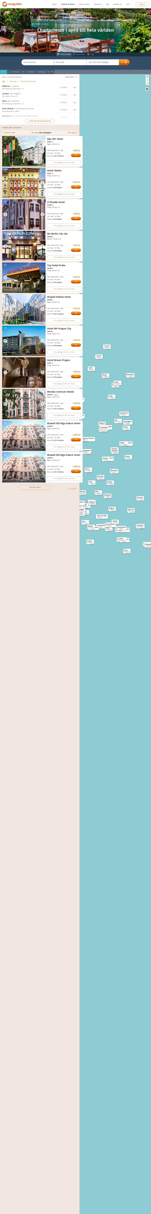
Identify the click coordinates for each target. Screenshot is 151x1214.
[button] (37, 62)
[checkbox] (9, 72)
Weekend (97, 4)
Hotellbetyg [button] (41, 72)
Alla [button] (3, 81)
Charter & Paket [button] (68, 4)
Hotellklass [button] (31, 72)
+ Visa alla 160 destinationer (39, 121)
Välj (76, 155)
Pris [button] (23, 72)
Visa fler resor (35, 487)
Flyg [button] (107, 4)
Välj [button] (74, 87)
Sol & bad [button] (12, 81)
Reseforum (117, 4)
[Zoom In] (147, 76)
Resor (54, 4)
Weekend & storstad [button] (28, 81)
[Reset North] (147, 83)
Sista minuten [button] (84, 4)
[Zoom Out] (147, 80)
